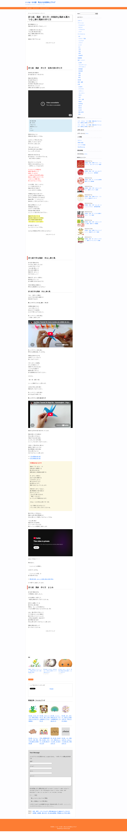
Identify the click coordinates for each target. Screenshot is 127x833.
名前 (31, 761)
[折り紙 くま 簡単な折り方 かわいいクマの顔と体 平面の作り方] (66, 728)
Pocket (51, 688)
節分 (79, 114)
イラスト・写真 (82, 38)
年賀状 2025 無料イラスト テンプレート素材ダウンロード (93, 197)
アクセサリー (81, 25)
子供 (79, 49)
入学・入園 (81, 99)
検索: (78, 13)
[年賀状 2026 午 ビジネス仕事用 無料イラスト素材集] (80, 180)
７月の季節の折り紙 (35, 456)
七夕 (79, 97)
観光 (79, 77)
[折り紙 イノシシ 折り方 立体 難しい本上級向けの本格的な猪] (33, 728)
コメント (32, 776)
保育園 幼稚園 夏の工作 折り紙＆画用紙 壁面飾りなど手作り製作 (51, 813)
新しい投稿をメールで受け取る (39, 801)
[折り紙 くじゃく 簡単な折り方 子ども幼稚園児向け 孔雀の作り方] (55, 706)
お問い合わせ (28, 8)
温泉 (79, 73)
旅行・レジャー (81, 60)
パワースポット (82, 66)
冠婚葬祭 (80, 58)
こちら (86, 133)
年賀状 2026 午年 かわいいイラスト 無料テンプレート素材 (93, 189)
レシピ (80, 44)
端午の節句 (81, 112)
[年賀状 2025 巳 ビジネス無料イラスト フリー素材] (80, 214)
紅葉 (79, 75)
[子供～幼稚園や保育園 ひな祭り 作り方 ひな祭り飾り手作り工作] (44, 728)
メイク (80, 31)
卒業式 (80, 101)
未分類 (79, 79)
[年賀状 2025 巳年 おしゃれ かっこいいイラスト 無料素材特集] (80, 206)
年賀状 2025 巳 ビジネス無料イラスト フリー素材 (93, 214)
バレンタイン (81, 93)
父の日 (80, 110)
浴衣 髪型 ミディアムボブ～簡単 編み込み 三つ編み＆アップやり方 (51, 811)
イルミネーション (82, 64)
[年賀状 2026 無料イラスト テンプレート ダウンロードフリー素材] (80, 164)
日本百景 (80, 71)
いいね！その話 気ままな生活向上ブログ (40, 2)
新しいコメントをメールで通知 (39, 798)
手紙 (79, 51)
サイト (31, 771)
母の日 (80, 107)
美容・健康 (80, 82)
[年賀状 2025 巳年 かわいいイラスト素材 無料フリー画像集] (80, 223)
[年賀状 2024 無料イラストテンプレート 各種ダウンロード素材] (80, 231)
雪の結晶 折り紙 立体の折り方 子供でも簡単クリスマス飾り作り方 (50, 671)
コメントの (81, 144)
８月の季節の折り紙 (35, 458)
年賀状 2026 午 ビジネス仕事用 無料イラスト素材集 (93, 180)
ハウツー (30, 679)
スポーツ (80, 20)
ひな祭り (80, 86)
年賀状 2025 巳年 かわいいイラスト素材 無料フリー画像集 (93, 222)
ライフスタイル (81, 34)
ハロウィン (81, 91)
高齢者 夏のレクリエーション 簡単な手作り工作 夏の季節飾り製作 (35, 671)
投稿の (80, 142)
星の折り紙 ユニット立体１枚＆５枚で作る (41, 579)
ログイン (80, 140)
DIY (79, 36)
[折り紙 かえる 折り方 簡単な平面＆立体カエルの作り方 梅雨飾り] (33, 706)
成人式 (80, 105)
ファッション (81, 22)
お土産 (80, 62)
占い (79, 47)
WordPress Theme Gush (63, 828)
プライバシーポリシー (44, 8)
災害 (79, 53)
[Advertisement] (50, 54)
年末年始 (80, 103)
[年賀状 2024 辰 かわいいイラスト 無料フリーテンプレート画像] (80, 240)
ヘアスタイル (81, 29)
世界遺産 (80, 69)
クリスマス (81, 88)
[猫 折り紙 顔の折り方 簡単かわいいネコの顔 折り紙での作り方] (55, 728)
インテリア (81, 40)
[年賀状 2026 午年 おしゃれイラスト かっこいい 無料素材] (80, 172)
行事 (79, 84)
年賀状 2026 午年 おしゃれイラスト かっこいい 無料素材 (93, 172)
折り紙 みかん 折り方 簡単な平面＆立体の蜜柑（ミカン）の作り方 (65, 671)
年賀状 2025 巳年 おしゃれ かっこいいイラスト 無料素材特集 (93, 205)
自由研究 (80, 55)
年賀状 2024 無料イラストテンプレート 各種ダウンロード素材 (93, 231)
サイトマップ (36, 8)
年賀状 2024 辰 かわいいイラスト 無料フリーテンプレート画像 (93, 239)
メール (32, 766)
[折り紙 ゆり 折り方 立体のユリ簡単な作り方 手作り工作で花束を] (66, 706)
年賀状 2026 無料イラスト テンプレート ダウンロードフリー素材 (93, 163)
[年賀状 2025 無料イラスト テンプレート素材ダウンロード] (80, 197)
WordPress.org (81, 147)
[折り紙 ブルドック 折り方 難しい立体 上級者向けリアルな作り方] (44, 706)
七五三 (80, 95)
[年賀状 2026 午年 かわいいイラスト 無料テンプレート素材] (80, 189)
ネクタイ (80, 27)
